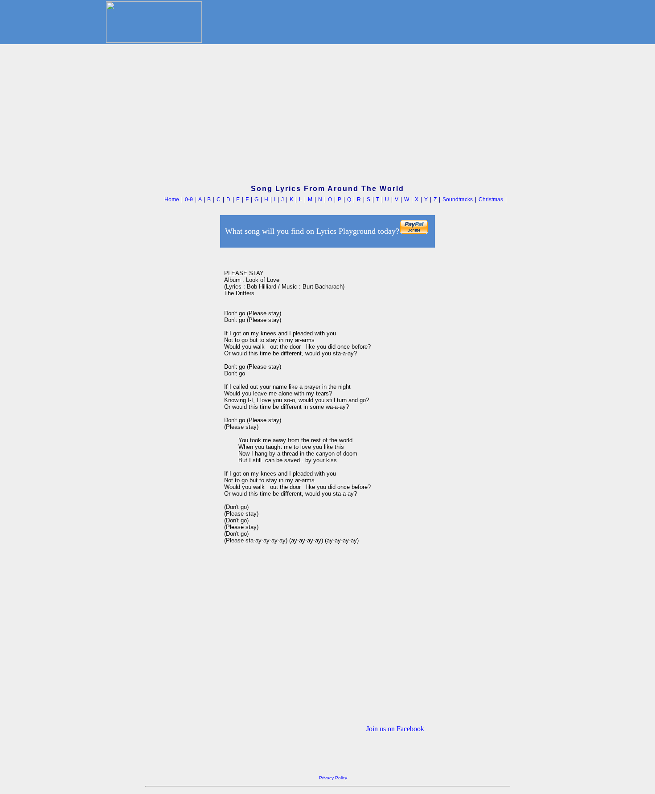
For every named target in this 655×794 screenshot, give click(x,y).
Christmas (491, 199)
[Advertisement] (327, 115)
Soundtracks (457, 199)
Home (171, 199)
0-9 (189, 199)
